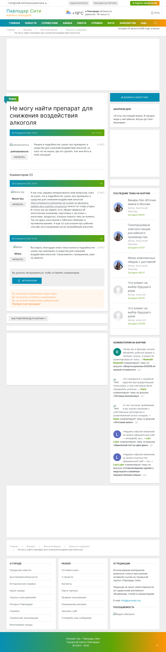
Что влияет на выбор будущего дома (139, 286)
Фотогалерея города (21, 624)
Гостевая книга (70, 570)
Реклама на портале (105, 3)
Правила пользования (74, 597)
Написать (19, 157)
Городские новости (20, 570)
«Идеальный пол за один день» (130, 445)
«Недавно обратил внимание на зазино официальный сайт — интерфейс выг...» (139, 435)
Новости (30, 23)
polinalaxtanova (19, 151)
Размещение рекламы (74, 604)
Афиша (67, 23)
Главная (14, 23)
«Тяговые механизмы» (126, 396)
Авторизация (29, 280)
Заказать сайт (69, 611)
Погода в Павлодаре (21, 604)
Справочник (50, 23)
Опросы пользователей (23, 597)
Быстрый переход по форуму (28, 318)
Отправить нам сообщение (76, 617)
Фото (110, 23)
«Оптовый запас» (123, 422)
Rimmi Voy (18, 198)
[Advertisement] (83, 64)
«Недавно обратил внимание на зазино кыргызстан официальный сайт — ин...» (139, 458)
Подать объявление (145, 3)
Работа (81, 23)
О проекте (67, 577)
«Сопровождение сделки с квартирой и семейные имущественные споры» (133, 471)
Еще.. (144, 23)
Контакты (67, 583)
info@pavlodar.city (131, 600)
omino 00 (141, 294)
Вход (157, 13)
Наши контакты (79, 3)
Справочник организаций (24, 617)
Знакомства (127, 23)
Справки (96, 23)
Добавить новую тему (135, 97)
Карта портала (70, 590)
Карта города (17, 590)
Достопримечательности (23, 577)
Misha (17, 253)
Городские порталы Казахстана (26, 3)
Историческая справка (23, 583)
